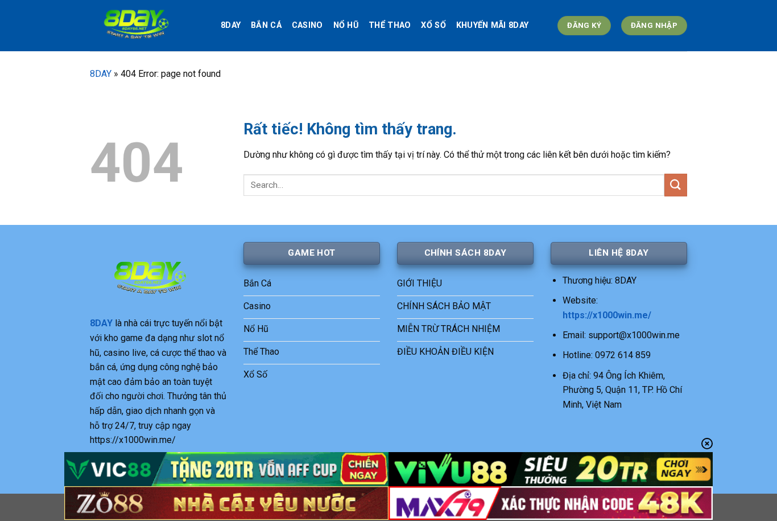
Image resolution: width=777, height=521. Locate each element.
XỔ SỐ (433, 25)
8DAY (231, 25)
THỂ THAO (390, 25)
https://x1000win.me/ (607, 315)
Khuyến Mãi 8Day (492, 25)
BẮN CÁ (266, 25)
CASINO (307, 25)
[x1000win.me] (147, 25)
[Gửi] (675, 185)
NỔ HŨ (345, 25)
